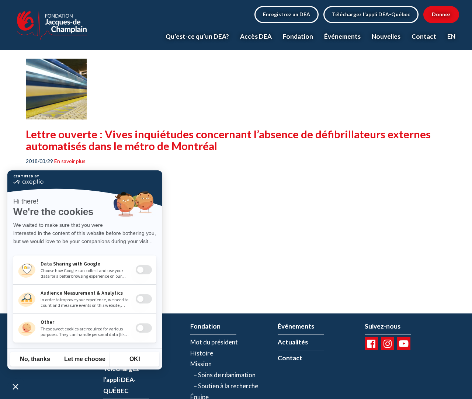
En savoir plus (70, 161)
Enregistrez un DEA (286, 14)
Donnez (441, 14)
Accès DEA (256, 36)
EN (451, 36)
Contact (424, 36)
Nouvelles (386, 36)
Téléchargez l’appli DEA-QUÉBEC (121, 380)
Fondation (298, 36)
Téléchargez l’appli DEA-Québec (371, 14)
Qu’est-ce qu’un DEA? (197, 36)
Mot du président (214, 342)
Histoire (201, 353)
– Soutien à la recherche (224, 386)
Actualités (293, 342)
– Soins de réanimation (223, 375)
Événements (342, 36)
